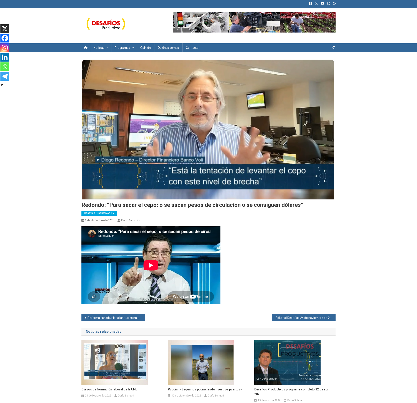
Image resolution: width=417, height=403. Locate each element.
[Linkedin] (4, 57)
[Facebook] (4, 38)
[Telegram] (4, 76)
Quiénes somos (168, 47)
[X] (4, 28)
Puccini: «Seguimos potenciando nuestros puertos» (205, 389)
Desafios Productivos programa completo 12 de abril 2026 (292, 392)
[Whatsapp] (4, 66)
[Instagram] (4, 47)
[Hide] (1, 85)
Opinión (145, 47)
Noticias (99, 47)
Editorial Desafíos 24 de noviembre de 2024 (305, 318)
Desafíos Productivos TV (99, 213)
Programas (122, 47)
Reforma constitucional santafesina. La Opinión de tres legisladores (116, 318)
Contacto (192, 47)
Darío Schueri (130, 220)
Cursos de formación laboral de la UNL (109, 389)
